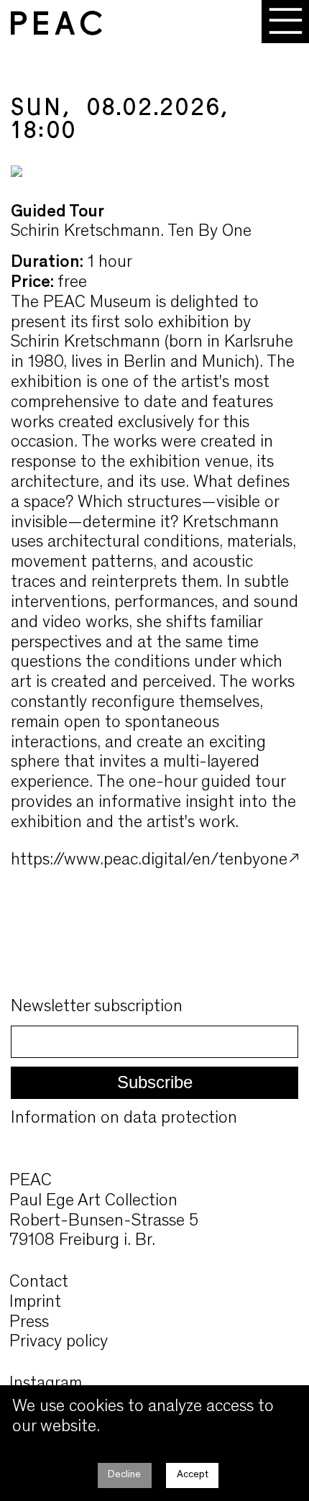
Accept (192, 1474)
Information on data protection (124, 1119)
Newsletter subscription (97, 1007)
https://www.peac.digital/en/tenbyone (149, 861)
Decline (124, 1474)
